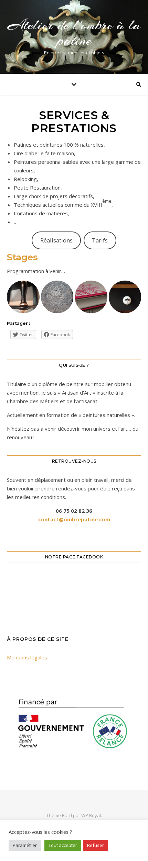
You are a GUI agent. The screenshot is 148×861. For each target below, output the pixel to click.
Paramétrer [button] (25, 845)
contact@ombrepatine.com (74, 519)
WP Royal (91, 815)
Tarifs (100, 240)
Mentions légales (27, 657)
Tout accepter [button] (63, 845)
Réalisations (56, 240)
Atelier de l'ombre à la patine (74, 32)
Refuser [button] (95, 845)
